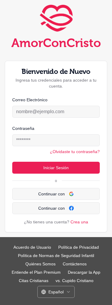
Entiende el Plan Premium (36, 272)
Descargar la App (84, 272)
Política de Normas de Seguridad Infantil (56, 255)
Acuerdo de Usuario (32, 247)
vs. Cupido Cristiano (74, 280)
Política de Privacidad (78, 247)
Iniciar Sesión (56, 167)
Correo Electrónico (29, 99)
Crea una (79, 222)
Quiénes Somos (40, 264)
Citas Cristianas (33, 280)
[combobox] (56, 292)
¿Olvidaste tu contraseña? (75, 151)
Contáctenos (75, 264)
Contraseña (23, 128)
